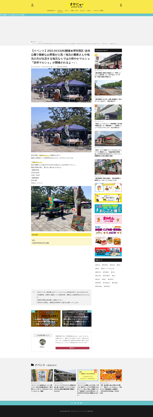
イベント (59, 10)
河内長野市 (107, 275)
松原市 (98, 279)
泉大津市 (99, 275)
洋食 (113, 272)
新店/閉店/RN (51, 10)
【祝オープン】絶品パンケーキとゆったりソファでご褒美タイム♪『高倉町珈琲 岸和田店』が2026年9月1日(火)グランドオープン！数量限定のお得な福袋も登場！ (108, 153)
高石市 (98, 265)
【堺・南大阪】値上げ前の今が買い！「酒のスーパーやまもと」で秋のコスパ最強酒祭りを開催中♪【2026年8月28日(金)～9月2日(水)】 (111, 389)
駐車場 (113, 265)
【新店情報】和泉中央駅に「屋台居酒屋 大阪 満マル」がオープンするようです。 (108, 179)
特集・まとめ (74, 10)
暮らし (89, 10)
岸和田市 (111, 279)
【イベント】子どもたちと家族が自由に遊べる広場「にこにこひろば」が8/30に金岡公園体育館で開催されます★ (65, 388)
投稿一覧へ (72, 347)
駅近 (119, 265)
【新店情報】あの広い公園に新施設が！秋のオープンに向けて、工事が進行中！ (108, 100)
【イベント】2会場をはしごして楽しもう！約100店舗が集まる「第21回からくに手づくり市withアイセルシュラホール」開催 (42, 388)
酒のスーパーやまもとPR (108, 268)
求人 (114, 275)
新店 (105, 279)
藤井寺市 (99, 272)
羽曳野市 (107, 272)
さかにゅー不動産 (98, 10)
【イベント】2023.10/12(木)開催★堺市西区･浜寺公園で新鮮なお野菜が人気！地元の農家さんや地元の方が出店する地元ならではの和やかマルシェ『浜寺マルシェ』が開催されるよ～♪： (76, 43)
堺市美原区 (99, 286)
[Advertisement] (76, 29)
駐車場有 (65, 66)
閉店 (98, 268)
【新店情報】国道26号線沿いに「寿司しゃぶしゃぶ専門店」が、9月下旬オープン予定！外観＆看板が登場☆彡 (108, 75)
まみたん (82, 10)
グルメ (66, 10)
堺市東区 (108, 286)
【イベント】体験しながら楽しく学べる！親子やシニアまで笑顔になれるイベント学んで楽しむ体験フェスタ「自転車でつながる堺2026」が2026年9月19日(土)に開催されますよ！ (88, 390)
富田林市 (99, 282)
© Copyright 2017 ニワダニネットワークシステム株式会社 (76, 411)
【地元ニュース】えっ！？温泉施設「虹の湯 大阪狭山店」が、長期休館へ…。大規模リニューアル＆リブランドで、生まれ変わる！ (108, 125)
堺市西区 (60, 66)
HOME (34, 41)
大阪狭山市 (107, 282)
